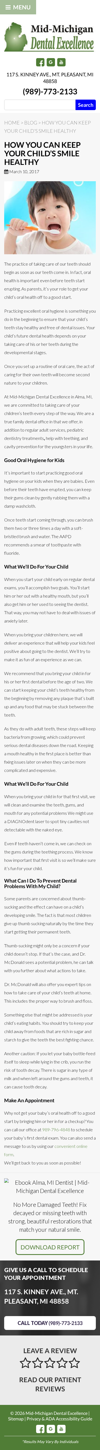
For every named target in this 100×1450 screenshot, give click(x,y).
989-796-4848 (56, 1129)
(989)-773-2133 (50, 91)
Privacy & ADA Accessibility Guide (59, 1418)
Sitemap (16, 1418)
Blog (30, 123)
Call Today (50, 1323)
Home (12, 123)
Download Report (50, 1247)
